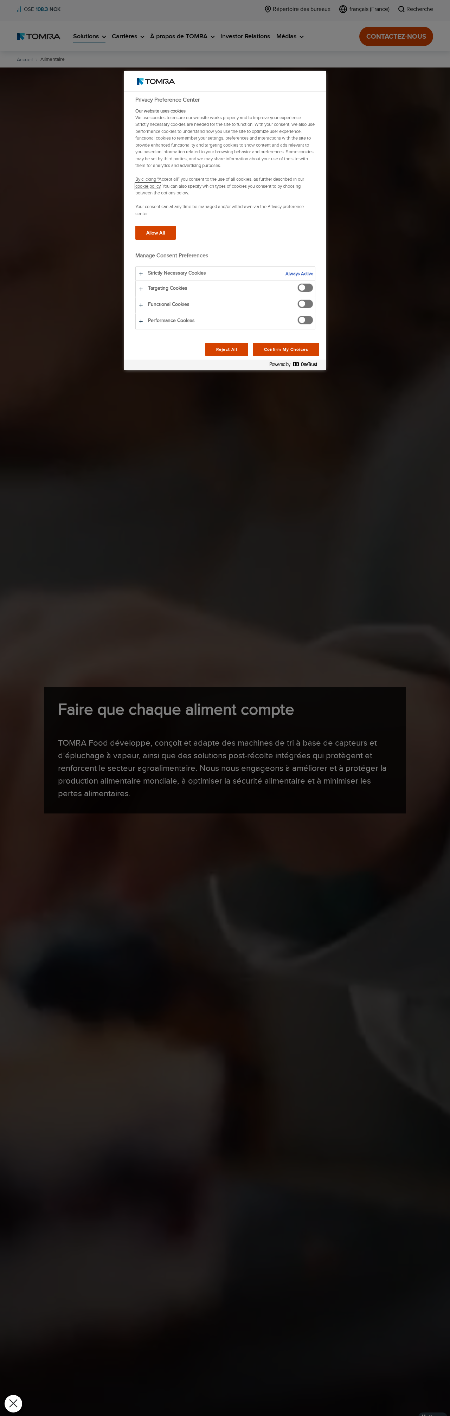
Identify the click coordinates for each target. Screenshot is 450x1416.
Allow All (155, 233)
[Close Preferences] (13, 1403)
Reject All (227, 349)
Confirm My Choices (286, 349)
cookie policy (147, 186)
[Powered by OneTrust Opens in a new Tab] (296, 365)
